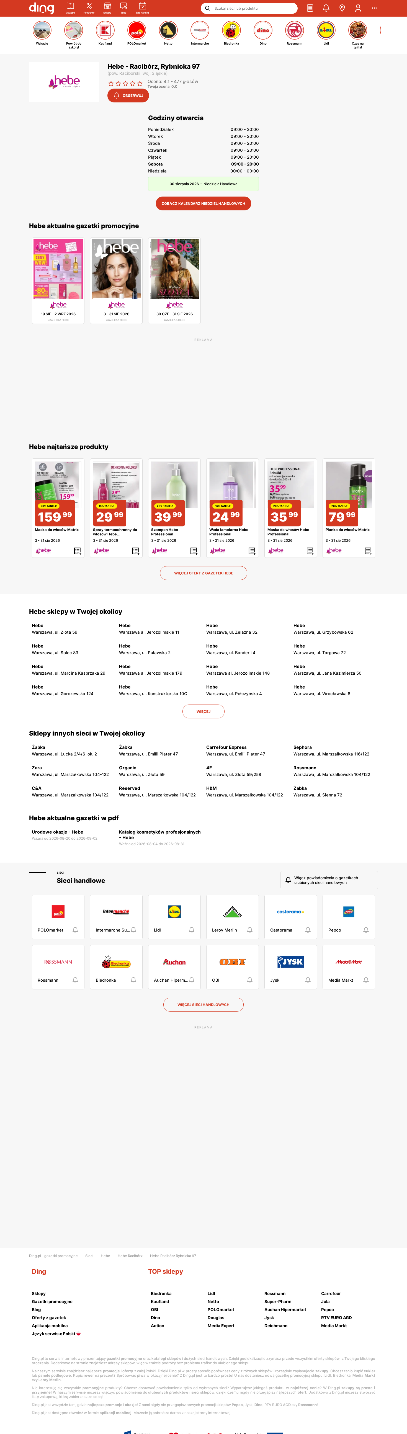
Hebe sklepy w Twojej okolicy (75, 611)
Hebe (105, 1256)
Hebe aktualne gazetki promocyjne (84, 226)
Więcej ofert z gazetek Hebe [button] (203, 573)
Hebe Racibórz (130, 1256)
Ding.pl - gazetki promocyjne (53, 1256)
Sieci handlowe (81, 880)
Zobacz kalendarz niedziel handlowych (203, 203)
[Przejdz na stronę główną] (41, 8)
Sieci (60, 872)
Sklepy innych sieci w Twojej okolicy (87, 733)
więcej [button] (203, 711)
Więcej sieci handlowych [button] (203, 1004)
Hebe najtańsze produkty (69, 447)
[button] (310, 8)
